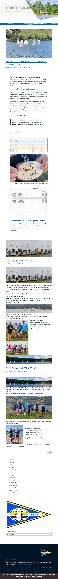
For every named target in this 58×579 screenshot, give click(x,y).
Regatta (24, 263)
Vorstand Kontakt (24, 564)
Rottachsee (11, 477)
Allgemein (11, 457)
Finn (9, 464)
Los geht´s (19, 576)
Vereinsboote (11, 482)
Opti (29, 67)
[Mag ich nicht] (56, 576)
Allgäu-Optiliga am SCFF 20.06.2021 (21, 261)
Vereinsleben (11, 487)
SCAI (10, 391)
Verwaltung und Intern (13, 490)
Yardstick (11, 492)
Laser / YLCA (11, 469)
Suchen (49, 452)
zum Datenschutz (37, 576)
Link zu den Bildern (15, 132)
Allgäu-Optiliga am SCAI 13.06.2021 (21, 368)
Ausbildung (11, 459)
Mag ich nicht (27, 576)
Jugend (25, 67)
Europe (10, 462)
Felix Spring (11, 263)
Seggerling (11, 480)
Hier (36, 300)
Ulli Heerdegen (11, 67)
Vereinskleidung (12, 485)
